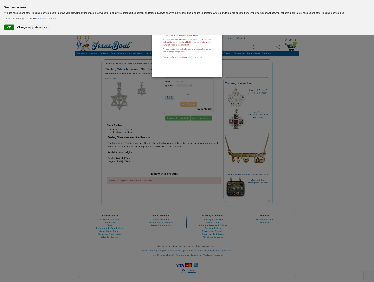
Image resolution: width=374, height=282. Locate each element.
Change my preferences (32, 27)
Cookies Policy (47, 18)
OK (9, 27)
